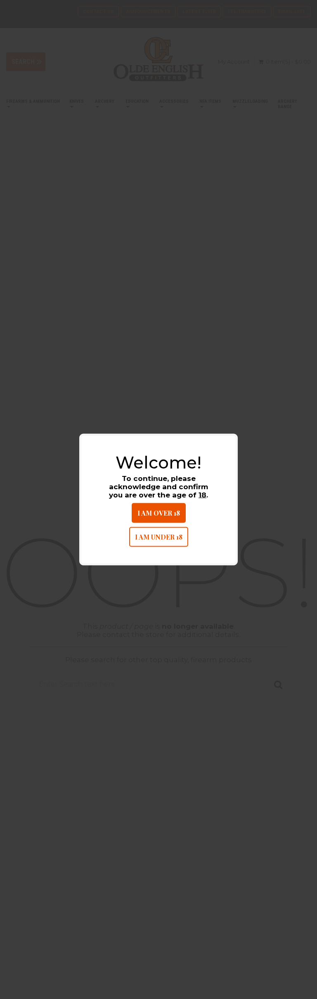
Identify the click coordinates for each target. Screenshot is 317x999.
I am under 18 (158, 537)
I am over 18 (158, 513)
